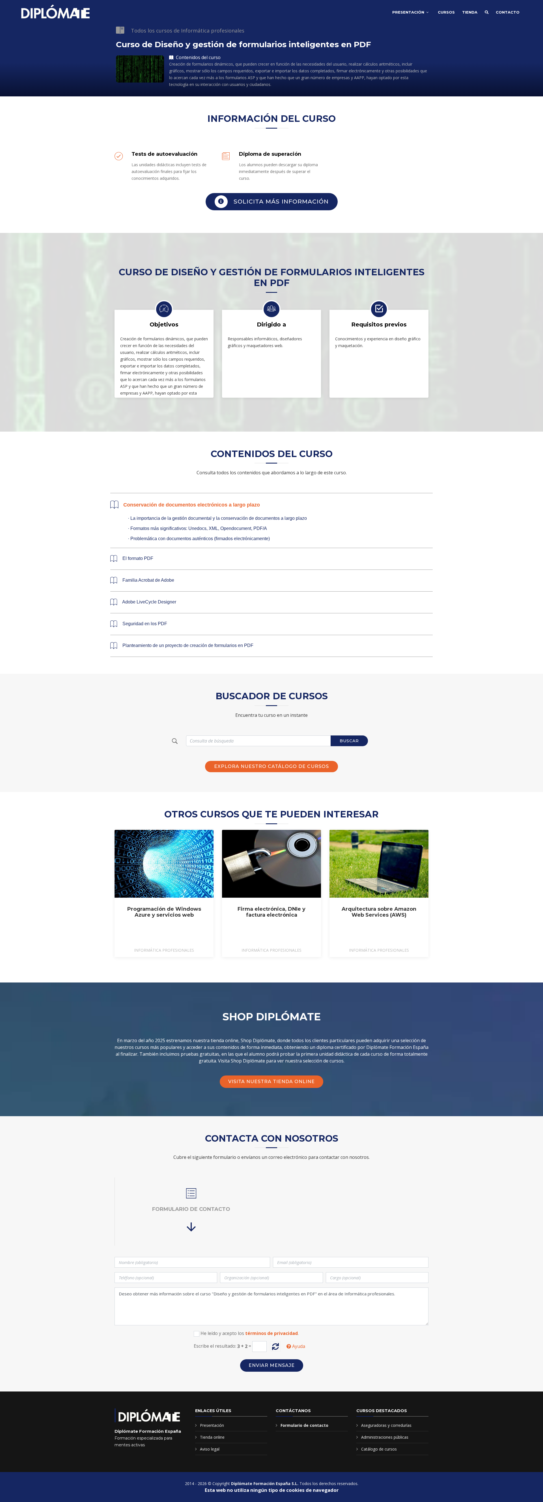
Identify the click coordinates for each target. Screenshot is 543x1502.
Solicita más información (278, 201)
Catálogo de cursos (379, 1449)
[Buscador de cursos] (486, 14)
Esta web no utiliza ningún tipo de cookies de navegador (272, 1490)
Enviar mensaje (272, 1365)
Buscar (349, 740)
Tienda (469, 12)
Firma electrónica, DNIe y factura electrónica (271, 912)
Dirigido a (271, 324)
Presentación (408, 12)
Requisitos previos (379, 324)
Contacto (508, 12)
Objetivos (164, 324)
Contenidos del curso (198, 57)
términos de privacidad (271, 1333)
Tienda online (212, 1437)
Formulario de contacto (304, 1425)
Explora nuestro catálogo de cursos (271, 766)
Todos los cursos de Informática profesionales (187, 30)
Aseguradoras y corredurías (386, 1425)
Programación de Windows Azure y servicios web (164, 912)
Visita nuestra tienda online (271, 1081)
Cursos (446, 12)
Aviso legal (209, 1449)
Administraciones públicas (384, 1437)
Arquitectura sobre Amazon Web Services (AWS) (379, 912)
